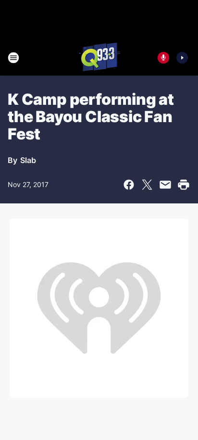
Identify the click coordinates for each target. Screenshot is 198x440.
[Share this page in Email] (165, 184)
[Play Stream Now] (182, 57)
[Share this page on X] (147, 184)
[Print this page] (183, 184)
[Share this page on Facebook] (129, 184)
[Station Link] (99, 57)
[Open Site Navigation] (13, 57)
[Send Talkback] (163, 57)
